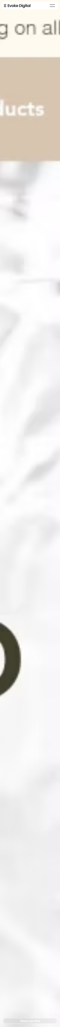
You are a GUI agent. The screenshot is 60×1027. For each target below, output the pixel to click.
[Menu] (52, 5)
